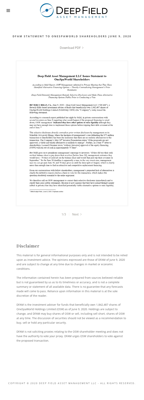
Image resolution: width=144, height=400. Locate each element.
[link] (73, 10)
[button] (8, 10)
